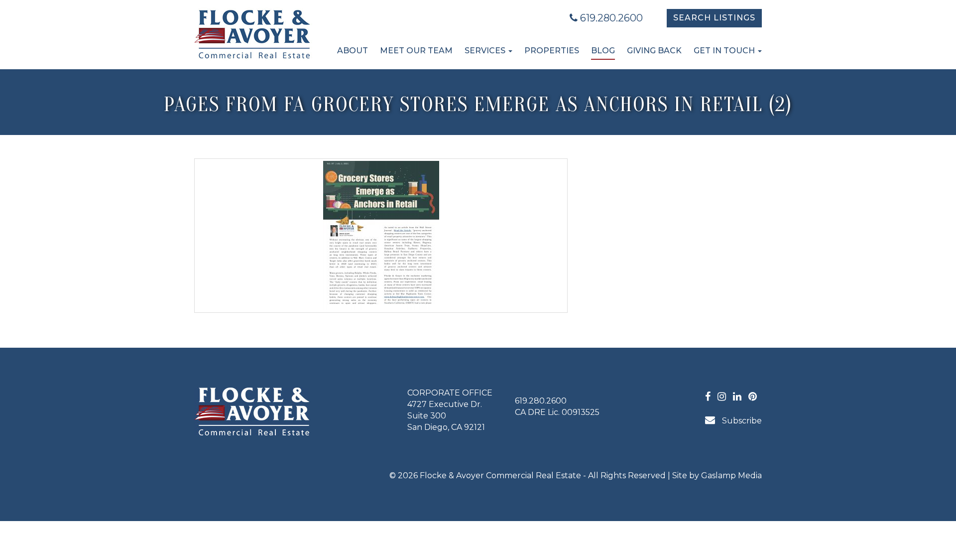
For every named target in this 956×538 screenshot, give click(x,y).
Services (486, 50)
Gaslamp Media (731, 475)
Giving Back (654, 50)
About (352, 50)
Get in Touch (725, 50)
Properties (551, 50)
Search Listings (714, 17)
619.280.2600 (610, 18)
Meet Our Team (416, 50)
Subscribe (741, 420)
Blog (603, 50)
